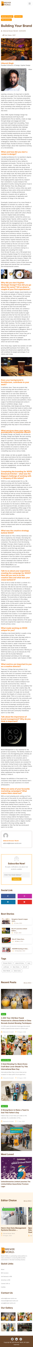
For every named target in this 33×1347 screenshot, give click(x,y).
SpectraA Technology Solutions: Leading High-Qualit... (16, 1230)
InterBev (3, 1287)
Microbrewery (6, 20)
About (2, 1269)
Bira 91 (25, 967)
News (3, 1014)
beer (29, 963)
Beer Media (6, 971)
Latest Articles (19, 963)
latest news (17, 971)
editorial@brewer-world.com (9, 1298)
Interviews (18, 16)
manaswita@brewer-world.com (9, 1300)
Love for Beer (6, 1060)
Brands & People (7, 16)
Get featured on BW (6, 1276)
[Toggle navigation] (29, 3)
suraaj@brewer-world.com (8, 1303)
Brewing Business (14, 1209)
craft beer (6, 967)
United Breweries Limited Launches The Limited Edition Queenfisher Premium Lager (15, 1184)
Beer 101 (4, 1106)
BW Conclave (4, 1273)
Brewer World (7, 963)
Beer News (16, 967)
